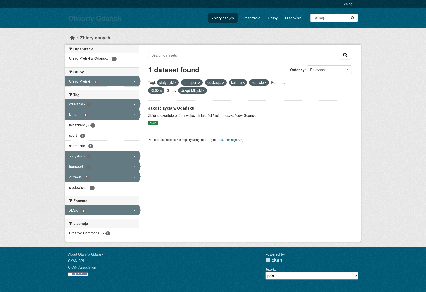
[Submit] (352, 18)
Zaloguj (349, 3)
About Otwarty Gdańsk (85, 254)
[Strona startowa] (72, 37)
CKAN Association (82, 267)
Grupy (273, 17)
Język (270, 269)
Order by (297, 69)
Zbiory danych (223, 17)
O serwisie (293, 17)
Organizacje (251, 17)
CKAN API (76, 260)
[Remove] (175, 83)
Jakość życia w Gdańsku (171, 108)
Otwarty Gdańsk (95, 18)
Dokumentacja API (229, 139)
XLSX (153, 123)
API (207, 139)
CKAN (273, 260)
